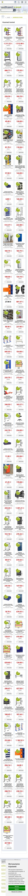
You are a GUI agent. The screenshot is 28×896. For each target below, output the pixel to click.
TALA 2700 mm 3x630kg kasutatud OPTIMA (20, 759)
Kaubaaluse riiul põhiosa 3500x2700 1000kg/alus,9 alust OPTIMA (8, 837)
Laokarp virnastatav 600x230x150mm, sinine (8, 449)
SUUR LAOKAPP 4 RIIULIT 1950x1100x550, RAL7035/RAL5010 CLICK (8, 371)
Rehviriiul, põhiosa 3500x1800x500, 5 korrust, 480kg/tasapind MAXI (20, 528)
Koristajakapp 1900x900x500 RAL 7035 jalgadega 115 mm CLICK (20, 321)
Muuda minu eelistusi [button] (17, 891)
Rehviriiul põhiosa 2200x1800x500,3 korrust (20, 579)
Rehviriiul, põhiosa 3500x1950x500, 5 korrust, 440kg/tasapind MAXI (8, 682)
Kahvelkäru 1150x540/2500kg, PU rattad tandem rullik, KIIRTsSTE (8, 397)
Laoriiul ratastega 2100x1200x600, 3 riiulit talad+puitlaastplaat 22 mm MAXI (8, 580)
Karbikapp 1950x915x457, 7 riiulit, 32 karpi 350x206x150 (8, 218)
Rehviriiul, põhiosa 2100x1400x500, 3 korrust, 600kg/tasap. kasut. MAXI (19, 193)
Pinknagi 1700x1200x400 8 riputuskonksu (8, 270)
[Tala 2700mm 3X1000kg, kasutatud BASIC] (8, 289)
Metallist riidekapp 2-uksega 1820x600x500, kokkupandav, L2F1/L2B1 (20, 271)
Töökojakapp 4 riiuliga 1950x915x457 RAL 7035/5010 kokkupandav (20, 245)
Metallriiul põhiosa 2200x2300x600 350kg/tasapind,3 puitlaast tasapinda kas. (8, 785)
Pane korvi (9, 48)
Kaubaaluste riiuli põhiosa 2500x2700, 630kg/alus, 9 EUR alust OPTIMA (20, 372)
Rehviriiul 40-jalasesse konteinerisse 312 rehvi (20, 501)
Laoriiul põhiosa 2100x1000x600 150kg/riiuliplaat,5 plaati (20, 810)
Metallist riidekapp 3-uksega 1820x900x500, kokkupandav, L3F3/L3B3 (20, 63)
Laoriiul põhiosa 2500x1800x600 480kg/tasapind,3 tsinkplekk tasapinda (20, 785)
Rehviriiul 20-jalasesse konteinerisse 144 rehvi (20, 296)
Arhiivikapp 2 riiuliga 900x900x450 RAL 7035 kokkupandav (20, 115)
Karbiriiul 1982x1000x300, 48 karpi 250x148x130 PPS (8, 759)
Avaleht (8, 17)
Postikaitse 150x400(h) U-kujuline (8, 475)
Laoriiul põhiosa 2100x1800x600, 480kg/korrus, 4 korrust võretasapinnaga (8, 734)
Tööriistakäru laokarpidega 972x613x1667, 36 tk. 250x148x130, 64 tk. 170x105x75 (8, 63)
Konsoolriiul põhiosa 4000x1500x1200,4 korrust (8, 38)
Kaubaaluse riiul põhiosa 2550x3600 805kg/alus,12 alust (20, 631)
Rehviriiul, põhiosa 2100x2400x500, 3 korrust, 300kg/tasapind (8, 708)
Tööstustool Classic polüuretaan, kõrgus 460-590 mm (20, 423)
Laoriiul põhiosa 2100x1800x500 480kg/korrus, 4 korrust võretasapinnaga (8, 424)
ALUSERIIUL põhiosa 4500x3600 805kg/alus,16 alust (8, 656)
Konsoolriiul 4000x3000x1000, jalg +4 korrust (19, 733)
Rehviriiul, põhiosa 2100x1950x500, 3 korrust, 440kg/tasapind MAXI (20, 476)
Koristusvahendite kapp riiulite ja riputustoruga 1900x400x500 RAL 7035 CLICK (20, 167)
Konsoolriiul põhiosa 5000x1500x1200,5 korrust (20, 38)
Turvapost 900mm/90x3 (8, 165)
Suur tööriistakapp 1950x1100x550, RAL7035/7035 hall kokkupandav (8, 502)
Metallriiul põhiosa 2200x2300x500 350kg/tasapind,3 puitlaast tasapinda (8, 90)
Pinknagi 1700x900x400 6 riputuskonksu (20, 346)
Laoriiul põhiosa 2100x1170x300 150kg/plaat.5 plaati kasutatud (8, 554)
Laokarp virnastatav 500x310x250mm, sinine (8, 605)
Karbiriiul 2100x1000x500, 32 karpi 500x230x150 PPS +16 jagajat (20, 554)
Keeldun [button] (17, 889)
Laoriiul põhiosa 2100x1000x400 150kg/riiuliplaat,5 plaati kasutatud (20, 141)
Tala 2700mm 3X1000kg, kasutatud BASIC (8, 296)
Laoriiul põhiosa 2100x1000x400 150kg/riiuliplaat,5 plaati (8, 631)
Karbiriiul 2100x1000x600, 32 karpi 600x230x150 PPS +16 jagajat (20, 606)
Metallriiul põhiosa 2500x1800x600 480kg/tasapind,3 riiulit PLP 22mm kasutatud (20, 708)
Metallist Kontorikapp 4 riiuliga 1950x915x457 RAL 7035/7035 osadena (8, 244)
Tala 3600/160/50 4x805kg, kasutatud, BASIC (8, 115)
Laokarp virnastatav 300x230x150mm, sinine (8, 192)
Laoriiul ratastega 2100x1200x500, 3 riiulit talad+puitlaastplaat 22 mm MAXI (20, 219)
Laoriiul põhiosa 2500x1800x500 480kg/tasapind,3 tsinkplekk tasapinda (20, 450)
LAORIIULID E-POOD (17, 17)
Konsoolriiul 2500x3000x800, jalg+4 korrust (8, 346)
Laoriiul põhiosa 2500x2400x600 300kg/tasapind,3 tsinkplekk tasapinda (8, 811)
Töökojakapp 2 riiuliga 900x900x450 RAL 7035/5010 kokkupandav (20, 657)
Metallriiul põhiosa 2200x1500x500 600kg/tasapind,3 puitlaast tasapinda (20, 90)
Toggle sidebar (2, 16)
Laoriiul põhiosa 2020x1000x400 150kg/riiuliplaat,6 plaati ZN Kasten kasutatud (8, 528)
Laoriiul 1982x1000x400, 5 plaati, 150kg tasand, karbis (8, 140)
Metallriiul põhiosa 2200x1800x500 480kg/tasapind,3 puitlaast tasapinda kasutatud (20, 397)
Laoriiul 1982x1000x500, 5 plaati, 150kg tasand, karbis (8, 321)
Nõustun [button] (17, 886)
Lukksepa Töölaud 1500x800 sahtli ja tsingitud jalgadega (20, 682)
